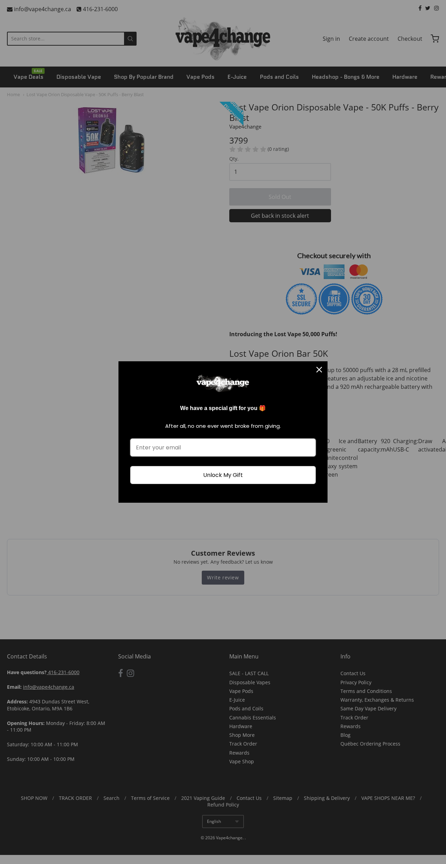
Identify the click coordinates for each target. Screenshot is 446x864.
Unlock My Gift (223, 475)
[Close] (319, 369)
